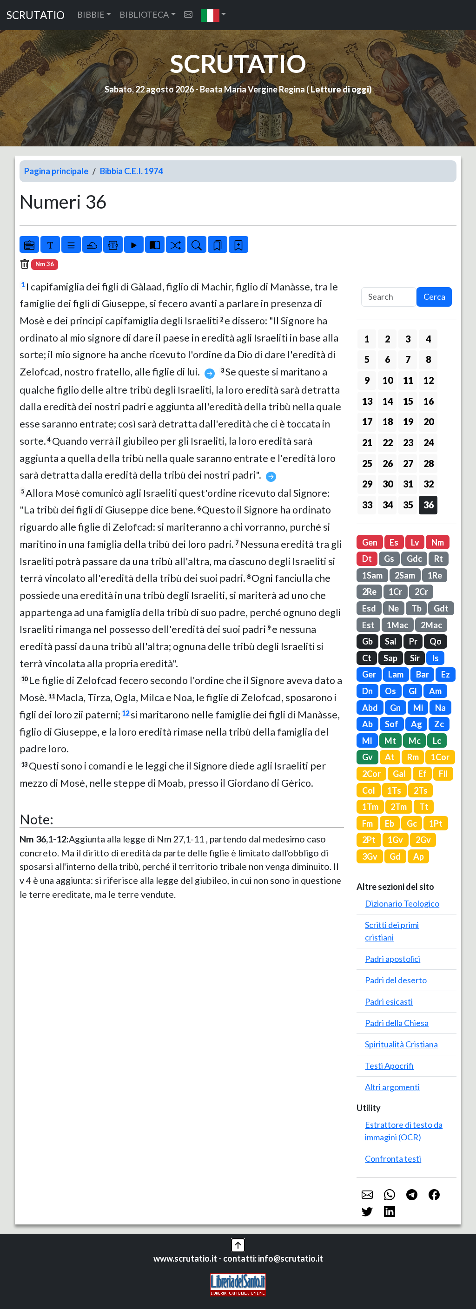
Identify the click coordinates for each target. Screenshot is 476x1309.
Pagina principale (56, 171)
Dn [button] (367, 691)
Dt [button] (367, 558)
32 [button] (428, 483)
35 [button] (408, 504)
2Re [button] (369, 591)
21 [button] (367, 442)
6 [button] (387, 359)
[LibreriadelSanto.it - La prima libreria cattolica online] (238, 1283)
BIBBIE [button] (91, 14)
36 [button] (428, 504)
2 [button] (387, 338)
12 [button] (428, 380)
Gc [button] (412, 823)
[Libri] (29, 244)
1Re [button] (435, 575)
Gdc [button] (414, 558)
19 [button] (408, 421)
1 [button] (367, 338)
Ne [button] (393, 608)
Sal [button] (391, 641)
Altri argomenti (392, 1087)
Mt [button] (390, 741)
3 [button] (407, 338)
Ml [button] (367, 741)
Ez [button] (445, 674)
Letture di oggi (340, 89)
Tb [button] (416, 608)
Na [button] (440, 708)
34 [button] (388, 504)
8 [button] (428, 359)
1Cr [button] (395, 591)
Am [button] (435, 691)
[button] (214, 15)
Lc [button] (437, 741)
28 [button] (428, 463)
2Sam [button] (405, 575)
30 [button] (388, 483)
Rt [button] (438, 558)
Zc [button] (439, 724)
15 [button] (408, 401)
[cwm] (188, 14)
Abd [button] (370, 708)
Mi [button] (418, 708)
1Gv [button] (395, 840)
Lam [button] (395, 674)
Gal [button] (399, 774)
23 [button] (408, 442)
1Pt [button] (436, 823)
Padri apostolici (392, 959)
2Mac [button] (431, 625)
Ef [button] (422, 774)
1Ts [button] (394, 790)
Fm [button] (367, 823)
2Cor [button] (371, 774)
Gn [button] (395, 708)
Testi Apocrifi (389, 1065)
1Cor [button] (440, 757)
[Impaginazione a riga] (71, 244)
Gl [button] (413, 691)
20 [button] (428, 421)
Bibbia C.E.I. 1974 (131, 171)
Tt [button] (424, 807)
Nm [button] (437, 542)
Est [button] (368, 625)
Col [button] (368, 790)
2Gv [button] (423, 840)
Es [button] (394, 542)
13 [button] (367, 401)
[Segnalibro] (217, 244)
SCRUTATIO (36, 15)
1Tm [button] (370, 807)
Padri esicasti (389, 1001)
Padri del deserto (396, 980)
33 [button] (367, 504)
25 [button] (367, 463)
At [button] (390, 757)
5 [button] (367, 359)
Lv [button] (415, 542)
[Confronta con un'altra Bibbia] (155, 244)
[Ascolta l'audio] (134, 244)
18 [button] (388, 421)
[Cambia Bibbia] (175, 244)
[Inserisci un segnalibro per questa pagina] (238, 244)
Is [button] (435, 658)
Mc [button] (415, 741)
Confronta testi (393, 1158)
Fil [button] (443, 774)
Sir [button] (415, 658)
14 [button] (388, 401)
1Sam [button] (372, 575)
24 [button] (428, 442)
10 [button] (388, 380)
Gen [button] (369, 542)
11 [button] (408, 380)
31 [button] (408, 483)
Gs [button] (389, 558)
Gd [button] (395, 856)
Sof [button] (391, 724)
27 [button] (408, 463)
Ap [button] (418, 856)
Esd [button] (369, 608)
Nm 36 (44, 264)
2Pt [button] (369, 840)
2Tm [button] (398, 807)
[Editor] (113, 244)
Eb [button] (389, 823)
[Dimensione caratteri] (50, 244)
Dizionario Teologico (402, 903)
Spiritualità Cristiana (401, 1044)
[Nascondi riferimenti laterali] (92, 244)
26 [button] (388, 463)
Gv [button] (367, 757)
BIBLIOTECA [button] (144, 14)
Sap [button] (390, 658)
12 (125, 713)
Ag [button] (416, 724)
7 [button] (407, 359)
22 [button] (388, 442)
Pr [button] (413, 641)
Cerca (434, 296)
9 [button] (367, 380)
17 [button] (367, 421)
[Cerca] (196, 244)
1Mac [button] (397, 625)
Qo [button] (436, 641)
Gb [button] (367, 641)
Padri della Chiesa (397, 1023)
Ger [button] (369, 674)
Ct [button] (366, 658)
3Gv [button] (369, 856)
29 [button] (367, 483)
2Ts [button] (421, 790)
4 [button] (428, 338)
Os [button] (390, 691)
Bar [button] (422, 674)
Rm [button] (413, 757)
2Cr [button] (421, 591)
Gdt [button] (441, 608)
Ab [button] (367, 724)
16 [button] (428, 401)
